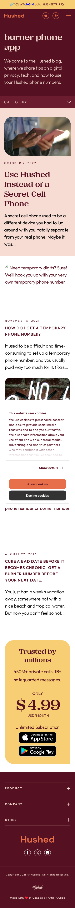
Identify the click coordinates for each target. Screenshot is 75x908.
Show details (48, 467)
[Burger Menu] (68, 15)
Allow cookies (37, 484)
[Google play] (55, 15)
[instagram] (47, 852)
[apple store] (45, 15)
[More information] (37, 4)
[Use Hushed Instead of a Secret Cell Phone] (37, 136)
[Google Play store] (37, 751)
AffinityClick (56, 897)
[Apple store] (37, 737)
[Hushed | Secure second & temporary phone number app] (14, 16)
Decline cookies (37, 495)
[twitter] (37, 852)
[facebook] (27, 852)
